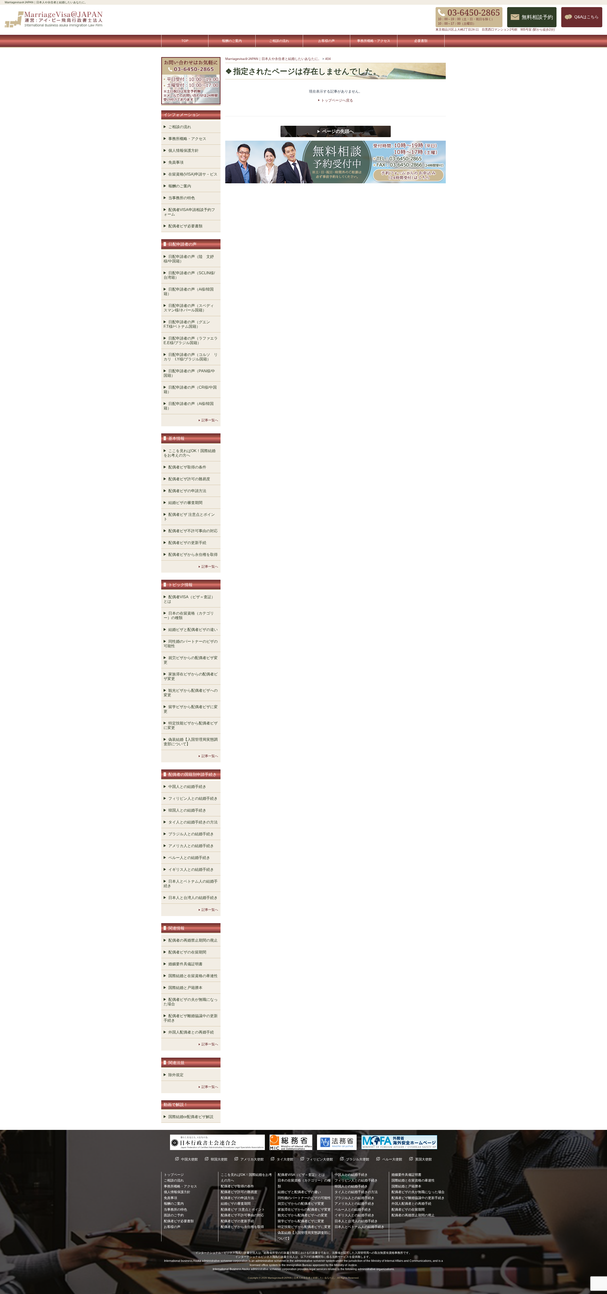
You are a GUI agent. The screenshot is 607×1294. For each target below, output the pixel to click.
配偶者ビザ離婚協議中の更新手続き (191, 1018)
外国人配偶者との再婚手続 (191, 1032)
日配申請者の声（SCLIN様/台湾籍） (189, 275)
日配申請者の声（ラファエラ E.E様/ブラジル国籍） (192, 340)
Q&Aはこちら (586, 16)
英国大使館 (423, 1159)
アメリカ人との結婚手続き (191, 846)
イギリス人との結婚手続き (191, 869)
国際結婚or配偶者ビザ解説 (190, 1117)
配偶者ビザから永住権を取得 (193, 555)
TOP (184, 41)
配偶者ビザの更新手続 (187, 543)
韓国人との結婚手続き (187, 810)
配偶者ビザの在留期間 (187, 952)
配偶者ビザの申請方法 (187, 491)
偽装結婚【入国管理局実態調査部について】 (191, 741)
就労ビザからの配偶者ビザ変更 (191, 660)
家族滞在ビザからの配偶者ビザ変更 (191, 676)
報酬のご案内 (232, 41)
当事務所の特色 (181, 198)
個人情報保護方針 (183, 150)
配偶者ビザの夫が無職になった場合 (191, 1001)
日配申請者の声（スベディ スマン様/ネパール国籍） (191, 308)
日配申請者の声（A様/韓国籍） (189, 291)
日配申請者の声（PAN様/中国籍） (189, 373)
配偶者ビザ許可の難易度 (189, 479)
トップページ (174, 1175)
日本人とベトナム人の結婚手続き (191, 883)
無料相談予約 (537, 16)
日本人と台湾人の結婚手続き (193, 898)
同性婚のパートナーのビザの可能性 (191, 643)
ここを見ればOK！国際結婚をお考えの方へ (190, 453)
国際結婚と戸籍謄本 (185, 988)
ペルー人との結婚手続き (189, 858)
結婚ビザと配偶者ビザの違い (193, 630)
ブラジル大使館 (357, 1159)
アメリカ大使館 (252, 1159)
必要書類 (421, 41)
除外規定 (176, 1075)
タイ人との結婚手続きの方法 (193, 822)
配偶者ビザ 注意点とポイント (189, 516)
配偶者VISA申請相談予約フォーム (189, 212)
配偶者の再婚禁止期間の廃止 (193, 940)
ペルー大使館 (392, 1159)
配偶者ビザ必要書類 (185, 226)
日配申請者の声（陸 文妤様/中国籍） (189, 259)
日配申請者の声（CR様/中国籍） (190, 389)
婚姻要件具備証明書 (185, 964)
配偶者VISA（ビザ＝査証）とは (189, 599)
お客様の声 (326, 41)
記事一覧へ (210, 420)
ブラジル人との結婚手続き (191, 834)
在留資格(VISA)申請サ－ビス (192, 174)
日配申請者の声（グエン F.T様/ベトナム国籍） (189, 324)
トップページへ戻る (337, 100)
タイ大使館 (285, 1159)
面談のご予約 (174, 1215)
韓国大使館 (219, 1159)
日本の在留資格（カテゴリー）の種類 (189, 615)
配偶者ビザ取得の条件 (187, 467)
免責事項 (176, 162)
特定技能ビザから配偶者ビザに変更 (191, 725)
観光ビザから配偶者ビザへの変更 (191, 692)
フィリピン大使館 (319, 1159)
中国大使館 (189, 1159)
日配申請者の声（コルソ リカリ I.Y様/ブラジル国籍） (191, 357)
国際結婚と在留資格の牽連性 (193, 976)
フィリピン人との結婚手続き (193, 798)
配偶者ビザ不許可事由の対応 (193, 531)
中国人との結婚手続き (187, 787)
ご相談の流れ (279, 41)
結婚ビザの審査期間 (185, 503)
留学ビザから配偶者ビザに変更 (191, 709)
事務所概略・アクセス (373, 41)
